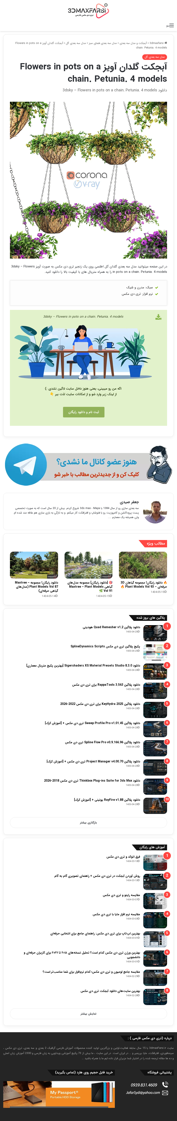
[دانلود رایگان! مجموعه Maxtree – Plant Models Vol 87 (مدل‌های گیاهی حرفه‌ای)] (34, 565)
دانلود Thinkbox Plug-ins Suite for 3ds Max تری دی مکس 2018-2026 (92, 780)
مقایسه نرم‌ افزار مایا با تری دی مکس (116, 914)
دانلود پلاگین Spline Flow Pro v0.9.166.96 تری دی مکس (102, 742)
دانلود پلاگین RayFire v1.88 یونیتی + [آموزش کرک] (107, 800)
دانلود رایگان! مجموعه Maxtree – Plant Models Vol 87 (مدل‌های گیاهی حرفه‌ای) (36, 586)
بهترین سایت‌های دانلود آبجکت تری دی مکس (110, 991)
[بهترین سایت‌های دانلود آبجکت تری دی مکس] (155, 997)
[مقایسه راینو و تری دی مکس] (155, 901)
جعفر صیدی (129, 502)
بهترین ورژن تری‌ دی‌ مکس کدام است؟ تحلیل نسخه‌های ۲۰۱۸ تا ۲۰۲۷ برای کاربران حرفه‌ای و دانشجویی (82, 955)
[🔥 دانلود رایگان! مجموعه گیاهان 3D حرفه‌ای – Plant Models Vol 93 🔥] (143, 565)
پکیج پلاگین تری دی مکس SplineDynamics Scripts (105, 646)
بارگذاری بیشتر (88, 822)
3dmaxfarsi (157, 43)
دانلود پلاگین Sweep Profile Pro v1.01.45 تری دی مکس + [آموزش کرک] (92, 723)
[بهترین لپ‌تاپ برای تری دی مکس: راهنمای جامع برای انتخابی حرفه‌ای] (155, 939)
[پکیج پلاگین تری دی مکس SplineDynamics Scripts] (155, 652)
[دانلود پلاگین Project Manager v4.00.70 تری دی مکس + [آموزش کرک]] (155, 767)
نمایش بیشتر (88, 1014)
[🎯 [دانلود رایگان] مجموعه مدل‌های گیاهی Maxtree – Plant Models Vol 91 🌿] (89, 565)
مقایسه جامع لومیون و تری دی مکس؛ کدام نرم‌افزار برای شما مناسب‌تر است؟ (91, 972)
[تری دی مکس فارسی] (88, 10)
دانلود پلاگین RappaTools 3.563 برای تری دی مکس (106, 684)
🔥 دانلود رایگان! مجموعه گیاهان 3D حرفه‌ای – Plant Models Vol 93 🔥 (144, 584)
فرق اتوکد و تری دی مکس (123, 856)
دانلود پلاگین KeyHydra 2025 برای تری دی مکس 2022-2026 (100, 704)
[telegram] (88, 464)
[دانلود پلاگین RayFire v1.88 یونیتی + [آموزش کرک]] (155, 806)
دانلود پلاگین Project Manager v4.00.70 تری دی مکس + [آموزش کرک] (93, 761)
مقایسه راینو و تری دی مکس (121, 895)
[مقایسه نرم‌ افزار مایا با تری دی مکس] (155, 920)
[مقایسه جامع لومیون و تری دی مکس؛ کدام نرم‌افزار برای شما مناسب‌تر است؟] (155, 978)
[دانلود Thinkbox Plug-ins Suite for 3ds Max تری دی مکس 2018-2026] (155, 787)
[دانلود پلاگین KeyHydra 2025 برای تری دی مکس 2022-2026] (155, 710)
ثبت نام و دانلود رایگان (83, 412)
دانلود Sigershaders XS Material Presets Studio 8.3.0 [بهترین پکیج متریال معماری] (83, 665)
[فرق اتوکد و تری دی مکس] (155, 863)
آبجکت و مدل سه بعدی (133, 43)
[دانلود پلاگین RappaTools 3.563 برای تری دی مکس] (155, 691)
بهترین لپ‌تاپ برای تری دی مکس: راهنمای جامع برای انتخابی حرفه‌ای (95, 933)
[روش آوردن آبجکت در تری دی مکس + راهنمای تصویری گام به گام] (155, 882)
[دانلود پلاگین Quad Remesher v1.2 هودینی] (155, 633)
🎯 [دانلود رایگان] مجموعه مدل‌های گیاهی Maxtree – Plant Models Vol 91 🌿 (89, 586)
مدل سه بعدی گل (76, 43)
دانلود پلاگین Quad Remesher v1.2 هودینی (111, 627)
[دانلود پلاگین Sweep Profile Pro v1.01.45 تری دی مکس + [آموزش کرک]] (155, 729)
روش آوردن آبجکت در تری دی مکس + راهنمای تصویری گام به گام (97, 876)
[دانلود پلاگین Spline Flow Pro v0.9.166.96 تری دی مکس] (155, 748)
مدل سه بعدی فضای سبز (103, 43)
